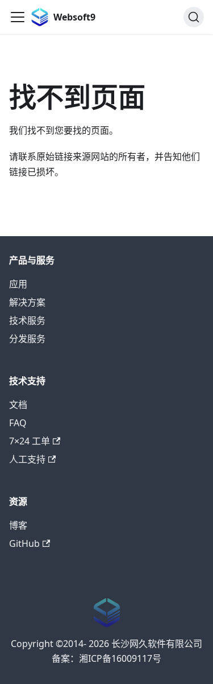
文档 (18, 404)
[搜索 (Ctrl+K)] (193, 17)
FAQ (18, 423)
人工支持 (27, 459)
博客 (18, 525)
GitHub (24, 543)
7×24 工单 (29, 441)
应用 (18, 284)
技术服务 (27, 320)
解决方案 (27, 302)
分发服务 (27, 338)
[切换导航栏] (17, 17)
